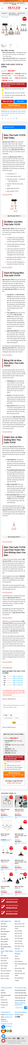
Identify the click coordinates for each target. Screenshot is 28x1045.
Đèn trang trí (12, 13)
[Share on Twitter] (8, 118)
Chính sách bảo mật (20, 998)
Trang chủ (4, 13)
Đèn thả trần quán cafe (11, 113)
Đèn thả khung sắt (14, 14)
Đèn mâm (3, 929)
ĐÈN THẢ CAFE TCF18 (5, 810)
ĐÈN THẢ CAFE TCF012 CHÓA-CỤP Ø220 (20, 862)
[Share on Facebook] (5, 118)
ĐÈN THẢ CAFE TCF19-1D (5, 834)
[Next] (24, 29)
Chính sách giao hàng (20, 993)
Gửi (14, 722)
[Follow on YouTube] (10, 1031)
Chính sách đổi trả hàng (21, 995)
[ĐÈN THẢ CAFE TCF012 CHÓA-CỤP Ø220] (21, 852)
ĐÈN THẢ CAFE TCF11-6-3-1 (5, 861)
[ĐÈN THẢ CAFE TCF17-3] (21, 878)
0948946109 (4, 1021)
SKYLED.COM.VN (7, 194)
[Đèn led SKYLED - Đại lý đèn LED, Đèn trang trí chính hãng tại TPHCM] (14, 8)
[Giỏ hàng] (26, 8)
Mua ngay (20, 101)
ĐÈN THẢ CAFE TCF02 (5, 887)
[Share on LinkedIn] (16, 118)
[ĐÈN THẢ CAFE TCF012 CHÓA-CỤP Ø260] (21, 826)
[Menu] (2, 8)
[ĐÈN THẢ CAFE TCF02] (7, 878)
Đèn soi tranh (4, 941)
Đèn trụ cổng (4, 944)
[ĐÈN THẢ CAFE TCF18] (7, 801)
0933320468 (11, 902)
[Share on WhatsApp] (2, 118)
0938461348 (8, 1017)
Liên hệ (2, 990)
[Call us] (8, 1031)
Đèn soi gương (4, 939)
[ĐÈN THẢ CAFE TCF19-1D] (7, 826)
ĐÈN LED (17, 921)
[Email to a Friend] (11, 118)
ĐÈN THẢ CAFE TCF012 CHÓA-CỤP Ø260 (20, 835)
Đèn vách (3, 936)
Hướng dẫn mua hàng (6, 1023)
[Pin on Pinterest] (14, 118)
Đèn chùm (3, 924)
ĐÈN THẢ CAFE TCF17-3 (19, 887)
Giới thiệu (3, 993)
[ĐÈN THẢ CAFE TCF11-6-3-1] (7, 852)
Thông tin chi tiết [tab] (9, 127)
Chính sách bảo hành (20, 990)
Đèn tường (3, 934)
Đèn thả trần (21, 13)
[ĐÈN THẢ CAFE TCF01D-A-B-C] (21, 801)
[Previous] (3, 29)
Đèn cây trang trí (5, 931)
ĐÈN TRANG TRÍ (6, 921)
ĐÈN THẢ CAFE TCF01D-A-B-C (19, 810)
